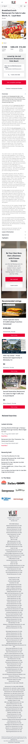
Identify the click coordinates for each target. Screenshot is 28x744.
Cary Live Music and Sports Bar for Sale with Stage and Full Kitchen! (13, 471)
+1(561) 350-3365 (15, 75)
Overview (5, 94)
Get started (14, 279)
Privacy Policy (17, 742)
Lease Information (8, 232)
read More (4, 436)
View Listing (14, 335)
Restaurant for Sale (14, 96)
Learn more (14, 285)
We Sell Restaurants (16, 128)
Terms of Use (10, 742)
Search (5, 6)
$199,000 (7, 328)
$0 (4, 364)
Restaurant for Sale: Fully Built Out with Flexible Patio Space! (12, 463)
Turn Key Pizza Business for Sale (10, 456)
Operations (5, 235)
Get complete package (14, 82)
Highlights (5, 238)
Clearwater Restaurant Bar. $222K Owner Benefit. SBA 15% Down (13, 459)
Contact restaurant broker (14, 88)
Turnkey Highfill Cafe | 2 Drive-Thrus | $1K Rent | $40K (13, 467)
